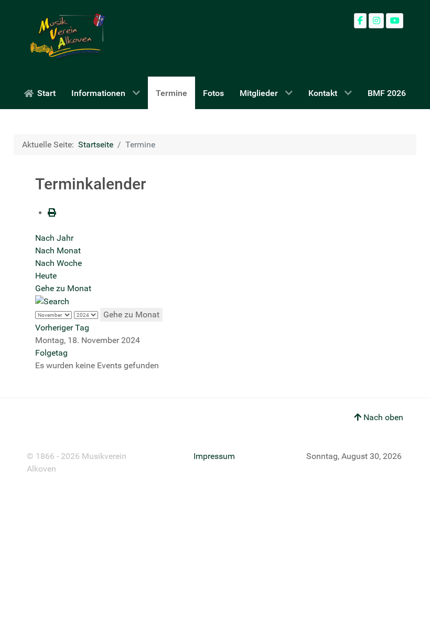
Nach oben (382, 417)
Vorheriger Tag (62, 328)
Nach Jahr (54, 238)
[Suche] (52, 301)
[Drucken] (52, 213)
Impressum (214, 456)
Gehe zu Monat (63, 288)
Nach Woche (58, 263)
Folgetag (51, 353)
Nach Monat (58, 250)
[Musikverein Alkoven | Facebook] (360, 20)
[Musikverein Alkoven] (66, 38)
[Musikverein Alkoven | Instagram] (376, 20)
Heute (46, 276)
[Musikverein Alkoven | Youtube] (394, 20)
